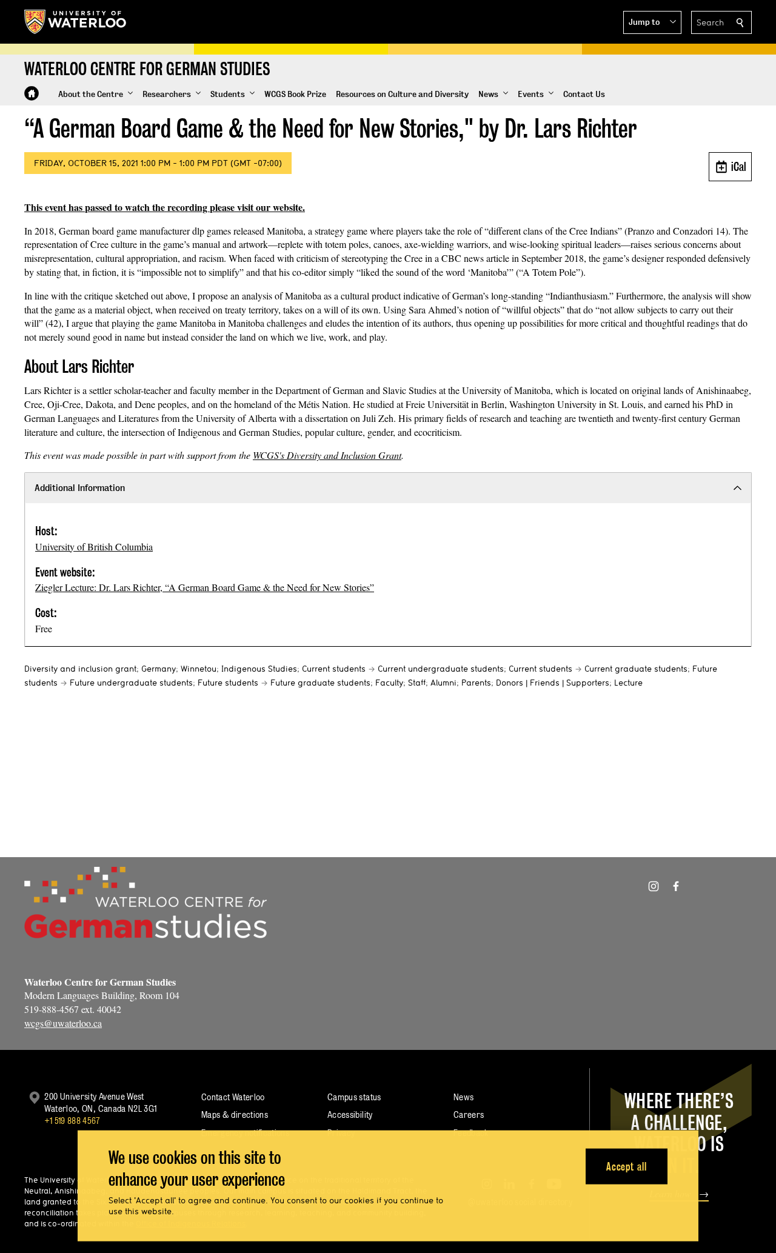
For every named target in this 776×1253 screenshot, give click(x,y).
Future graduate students (320, 682)
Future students (228, 682)
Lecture (628, 682)
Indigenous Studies (259, 668)
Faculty (389, 682)
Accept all (626, 1166)
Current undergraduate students (441, 668)
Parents (476, 682)
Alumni (443, 682)
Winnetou (198, 668)
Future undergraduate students (131, 682)
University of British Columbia (94, 546)
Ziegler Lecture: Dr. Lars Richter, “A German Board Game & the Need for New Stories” (204, 587)
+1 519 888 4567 (72, 1120)
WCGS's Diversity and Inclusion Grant (327, 455)
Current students (334, 668)
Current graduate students (635, 668)
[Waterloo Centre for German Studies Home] (31, 93)
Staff (417, 682)
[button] (652, 22)
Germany (158, 668)
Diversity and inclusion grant (80, 668)
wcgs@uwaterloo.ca (63, 1023)
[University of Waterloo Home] (75, 22)
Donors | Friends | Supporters (552, 682)
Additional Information (80, 488)
